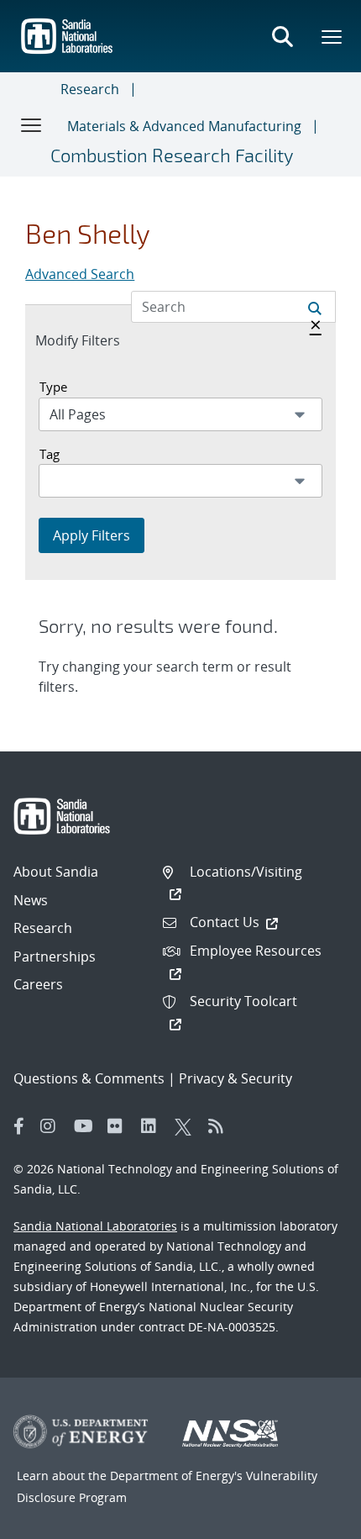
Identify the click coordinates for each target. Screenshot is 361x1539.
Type (53, 386)
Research (89, 89)
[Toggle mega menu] (332, 36)
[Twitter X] (187, 1126)
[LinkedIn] (153, 1126)
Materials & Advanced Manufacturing (184, 126)
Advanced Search (79, 274)
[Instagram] (52, 1126)
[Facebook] (19, 1126)
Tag (49, 453)
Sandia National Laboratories (95, 1226)
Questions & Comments (89, 1078)
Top (311, 1519)
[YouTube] (86, 1126)
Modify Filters (95, 340)
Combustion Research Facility (171, 155)
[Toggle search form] (282, 36)
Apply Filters (91, 535)
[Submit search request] (315, 307)
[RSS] (220, 1126)
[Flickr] (120, 1126)
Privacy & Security (235, 1078)
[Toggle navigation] (31, 124)
